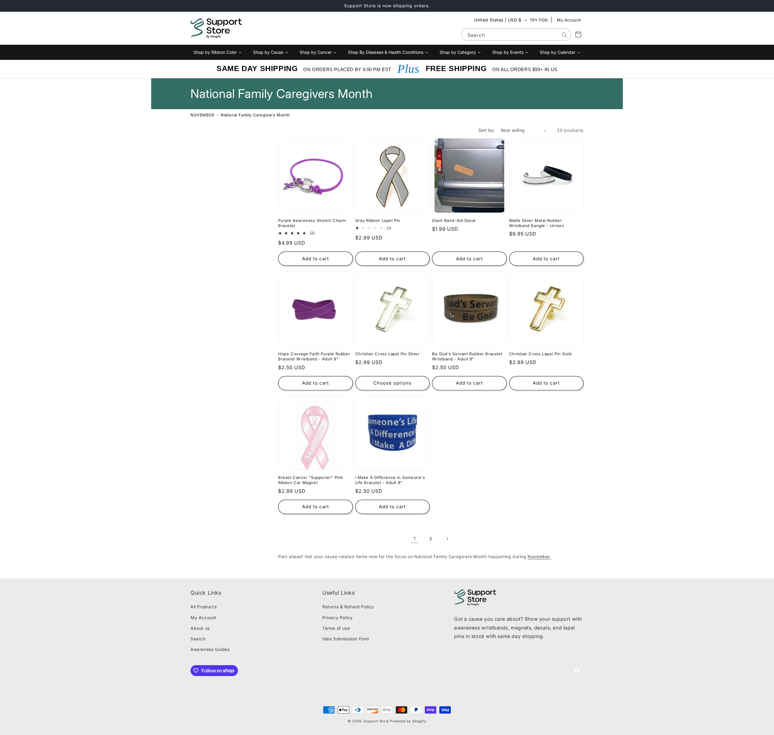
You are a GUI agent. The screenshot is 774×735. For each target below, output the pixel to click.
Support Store (376, 721)
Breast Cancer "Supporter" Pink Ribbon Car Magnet (310, 480)
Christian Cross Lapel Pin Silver (387, 353)
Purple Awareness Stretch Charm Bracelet (312, 223)
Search (198, 638)
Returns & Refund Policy (348, 607)
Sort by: (486, 130)
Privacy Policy (337, 617)
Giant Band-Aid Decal (454, 220)
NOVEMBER (202, 114)
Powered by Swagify (408, 721)
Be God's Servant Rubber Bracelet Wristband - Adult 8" (467, 356)
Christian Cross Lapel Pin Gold (540, 353)
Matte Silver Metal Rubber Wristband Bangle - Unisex (536, 223)
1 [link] (415, 539)
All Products (203, 607)
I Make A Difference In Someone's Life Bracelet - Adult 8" (390, 480)
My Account (569, 20)
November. (539, 556)
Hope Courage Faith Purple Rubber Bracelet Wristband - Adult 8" (314, 356)
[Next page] (447, 538)
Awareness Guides (210, 649)
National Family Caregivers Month (255, 114)
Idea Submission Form (345, 638)
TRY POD (539, 20)
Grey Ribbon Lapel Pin (378, 220)
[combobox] (516, 34)
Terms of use (336, 628)
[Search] (564, 35)
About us (200, 628)
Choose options (392, 382)
